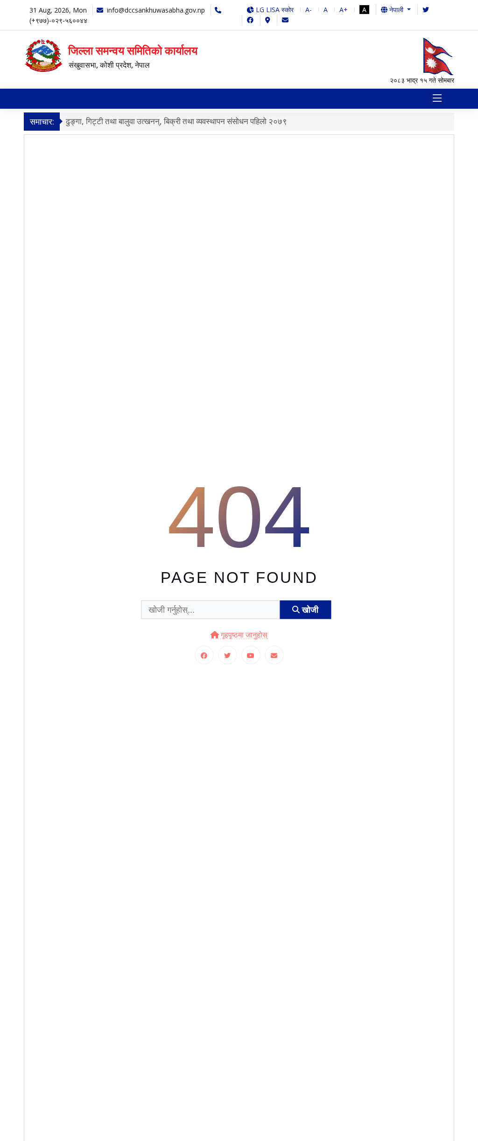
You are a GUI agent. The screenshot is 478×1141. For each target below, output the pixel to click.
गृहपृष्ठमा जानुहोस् (243, 635)
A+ (343, 9)
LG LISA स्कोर (274, 9)
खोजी (309, 609)
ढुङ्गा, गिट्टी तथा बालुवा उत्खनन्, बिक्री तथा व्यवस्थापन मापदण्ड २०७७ (183, 121)
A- (308, 9)
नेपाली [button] (396, 9)
